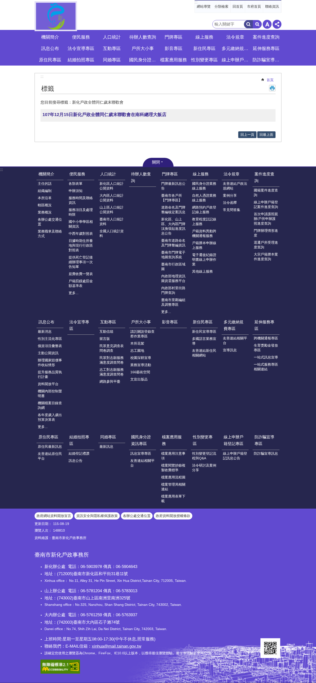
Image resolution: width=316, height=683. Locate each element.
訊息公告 (75, 461)
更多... (74, 293)
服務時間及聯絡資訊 (81, 200)
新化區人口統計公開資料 (111, 186)
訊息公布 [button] (50, 48)
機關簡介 (46, 174)
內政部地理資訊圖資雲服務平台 (173, 278)
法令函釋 (230, 203)
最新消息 (45, 331)
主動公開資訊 (48, 353)
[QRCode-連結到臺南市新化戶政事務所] (270, 648)
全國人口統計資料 (111, 233)
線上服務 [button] (204, 37)
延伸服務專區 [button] (266, 48)
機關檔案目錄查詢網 (50, 405)
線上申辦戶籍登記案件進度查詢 (266, 204)
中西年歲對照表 (81, 234)
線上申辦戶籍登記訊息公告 (235, 455)
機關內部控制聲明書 (50, 393)
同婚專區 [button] (112, 59)
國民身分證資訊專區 (141, 440)
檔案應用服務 (172, 440)
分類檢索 (221, 6)
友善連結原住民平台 (50, 456)
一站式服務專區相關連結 (266, 366)
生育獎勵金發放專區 (266, 347)
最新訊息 (106, 446)
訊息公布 (46, 322)
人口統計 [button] (112, 37)
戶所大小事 (141, 322)
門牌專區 (170, 174)
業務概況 (45, 212)
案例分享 (230, 195)
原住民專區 (48, 437)
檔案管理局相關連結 (173, 486)
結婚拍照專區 (79, 440)
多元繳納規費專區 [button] (236, 48)
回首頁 (238, 6)
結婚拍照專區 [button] (81, 59)
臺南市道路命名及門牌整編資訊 (173, 242)
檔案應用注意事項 (173, 455)
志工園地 (137, 351)
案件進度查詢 (264, 177)
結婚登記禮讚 (79, 453)
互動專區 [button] (112, 48)
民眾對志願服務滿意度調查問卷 (111, 360)
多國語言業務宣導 (204, 341)
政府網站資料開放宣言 (54, 516)
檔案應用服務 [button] (173, 59)
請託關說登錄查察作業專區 (142, 334)
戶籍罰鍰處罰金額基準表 (81, 283)
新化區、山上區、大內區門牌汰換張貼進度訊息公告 (173, 226)
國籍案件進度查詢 (266, 192)
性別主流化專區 (50, 339)
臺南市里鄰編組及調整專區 (173, 302)
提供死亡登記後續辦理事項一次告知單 (81, 262)
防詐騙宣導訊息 (266, 453)
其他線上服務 (202, 271)
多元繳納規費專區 (233, 325)
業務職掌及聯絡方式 (50, 233)
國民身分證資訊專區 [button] (143, 59)
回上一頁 (247, 135)
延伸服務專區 (264, 325)
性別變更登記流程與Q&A (204, 455)
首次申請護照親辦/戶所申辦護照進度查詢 (266, 218)
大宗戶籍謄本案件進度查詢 (266, 256)
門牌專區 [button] (173, 37)
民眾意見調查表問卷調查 (111, 348)
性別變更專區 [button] (204, 59)
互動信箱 (106, 331)
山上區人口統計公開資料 (111, 209)
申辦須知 (75, 191)
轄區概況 (45, 205)
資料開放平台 (48, 384)
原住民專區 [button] (50, 59)
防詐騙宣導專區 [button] (267, 59)
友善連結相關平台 (235, 340)
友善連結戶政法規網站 (235, 186)
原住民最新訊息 (50, 446)
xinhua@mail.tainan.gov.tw (116, 646)
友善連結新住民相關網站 (204, 353)
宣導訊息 (230, 350)
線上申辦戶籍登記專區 (233, 440)
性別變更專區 (203, 440)
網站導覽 (204, 6)
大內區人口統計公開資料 (111, 197)
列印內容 (272, 88)
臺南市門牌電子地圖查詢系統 (173, 254)
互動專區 (108, 322)
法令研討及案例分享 (204, 467)
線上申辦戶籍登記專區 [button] (236, 59)
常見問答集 (231, 210)
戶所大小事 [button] (143, 48)
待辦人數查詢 (142, 37)
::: (196, 2)
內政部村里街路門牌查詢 (173, 290)
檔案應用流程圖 (173, 477)
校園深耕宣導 (140, 358)
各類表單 (75, 184)
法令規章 (231, 174)
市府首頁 (254, 6)
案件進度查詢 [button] (266, 37)
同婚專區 (108, 437)
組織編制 (45, 191)
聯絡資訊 (272, 6)
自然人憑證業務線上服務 (204, 197)
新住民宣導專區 (204, 331)
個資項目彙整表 (50, 346)
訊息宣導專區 (140, 453)
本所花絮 (137, 343)
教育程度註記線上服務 (204, 221)
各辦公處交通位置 (50, 221)
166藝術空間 (140, 372)
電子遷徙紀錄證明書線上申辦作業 (204, 259)
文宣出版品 (139, 379)
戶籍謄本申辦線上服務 (204, 245)
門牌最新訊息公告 (173, 186)
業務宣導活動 (140, 365)
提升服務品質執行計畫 (50, 374)
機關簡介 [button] (50, 37)
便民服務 (77, 174)
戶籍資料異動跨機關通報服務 (204, 233)
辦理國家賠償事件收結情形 (50, 362)
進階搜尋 (257, 24)
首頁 (270, 80)
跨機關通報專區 (266, 338)
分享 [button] (277, 24)
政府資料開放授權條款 (173, 516)
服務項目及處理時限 (81, 212)
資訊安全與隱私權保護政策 (97, 516)
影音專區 (173, 48)
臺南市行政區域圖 (173, 266)
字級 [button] (267, 24)
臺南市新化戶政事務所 (56, 16)
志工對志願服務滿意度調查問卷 (111, 372)
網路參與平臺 (109, 381)
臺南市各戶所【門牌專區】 (171, 197)
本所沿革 (45, 198)
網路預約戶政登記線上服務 (204, 209)
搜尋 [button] (248, 24)
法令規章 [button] (235, 37)
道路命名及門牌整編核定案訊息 (173, 209)
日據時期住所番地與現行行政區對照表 (81, 245)
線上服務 (201, 174)
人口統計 (108, 174)
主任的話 (45, 184)
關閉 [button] (156, 162)
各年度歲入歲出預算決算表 (50, 417)
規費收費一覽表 (81, 274)
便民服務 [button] (81, 37)
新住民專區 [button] (204, 48)
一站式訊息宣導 (266, 357)
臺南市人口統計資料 (111, 221)
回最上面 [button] (266, 135)
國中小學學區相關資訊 (81, 224)
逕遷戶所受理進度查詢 (266, 244)
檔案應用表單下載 (173, 498)
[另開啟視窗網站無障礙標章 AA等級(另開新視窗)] (60, 672)
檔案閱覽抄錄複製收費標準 (173, 467)
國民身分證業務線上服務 (204, 186)
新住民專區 (203, 322)
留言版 (104, 339)
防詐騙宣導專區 (264, 440)
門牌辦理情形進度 (266, 233)
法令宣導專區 (81, 48)
